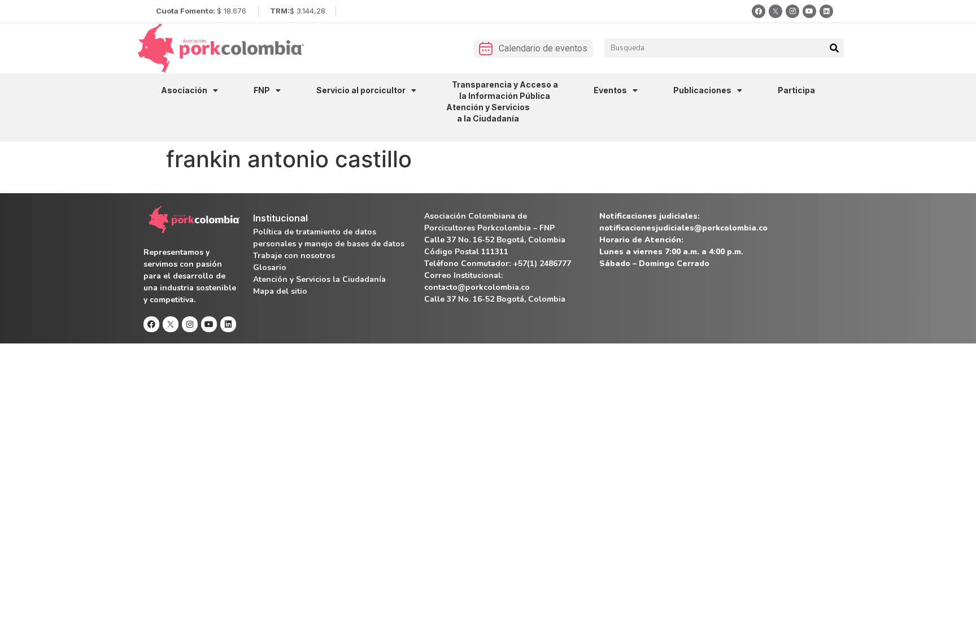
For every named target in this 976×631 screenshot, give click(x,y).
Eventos (610, 90)
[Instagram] (792, 11)
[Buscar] (834, 48)
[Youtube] (809, 11)
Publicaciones (702, 90)
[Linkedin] (826, 11)
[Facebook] (758, 11)
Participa (796, 90)
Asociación (184, 90)
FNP (262, 90)
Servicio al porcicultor (361, 90)
